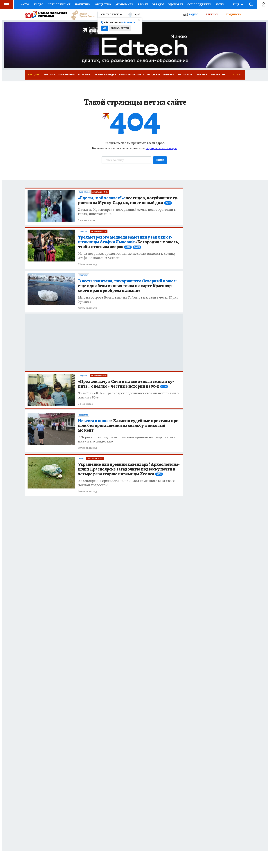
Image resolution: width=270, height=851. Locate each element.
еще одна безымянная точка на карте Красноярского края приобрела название (127, 286)
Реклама (212, 14)
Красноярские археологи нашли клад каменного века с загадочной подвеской (127, 483)
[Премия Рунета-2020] (81, 14)
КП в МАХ (202, 74)
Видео (38, 4)
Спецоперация (59, 4)
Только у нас (66, 74)
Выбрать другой (120, 28)
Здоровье (175, 4)
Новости (49, 74)
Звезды (158, 4)
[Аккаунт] (263, 4)
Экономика (124, 4)
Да (104, 28)
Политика (83, 4)
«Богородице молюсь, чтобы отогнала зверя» (128, 242)
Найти (160, 160)
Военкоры (84, 74)
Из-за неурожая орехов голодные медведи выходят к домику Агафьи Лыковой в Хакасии (127, 255)
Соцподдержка (199, 4)
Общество (103, 4)
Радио (193, 14)
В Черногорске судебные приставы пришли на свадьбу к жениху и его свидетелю (126, 439)
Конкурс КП (217, 74)
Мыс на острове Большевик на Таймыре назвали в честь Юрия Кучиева (128, 299)
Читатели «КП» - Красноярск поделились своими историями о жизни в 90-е (128, 395)
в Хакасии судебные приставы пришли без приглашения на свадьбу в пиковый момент (129, 425)
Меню (6, 4)
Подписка (234, 14)
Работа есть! (185, 74)
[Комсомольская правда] (46, 14)
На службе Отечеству (160, 74)
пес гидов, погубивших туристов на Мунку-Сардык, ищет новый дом (128, 200)
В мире (143, 4)
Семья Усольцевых (131, 74)
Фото (25, 4)
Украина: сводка (105, 74)
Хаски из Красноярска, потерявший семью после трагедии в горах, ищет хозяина (127, 211)
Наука (220, 4)
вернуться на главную (161, 148)
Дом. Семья (84, 192)
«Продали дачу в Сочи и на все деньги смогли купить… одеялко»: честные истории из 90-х (126, 384)
